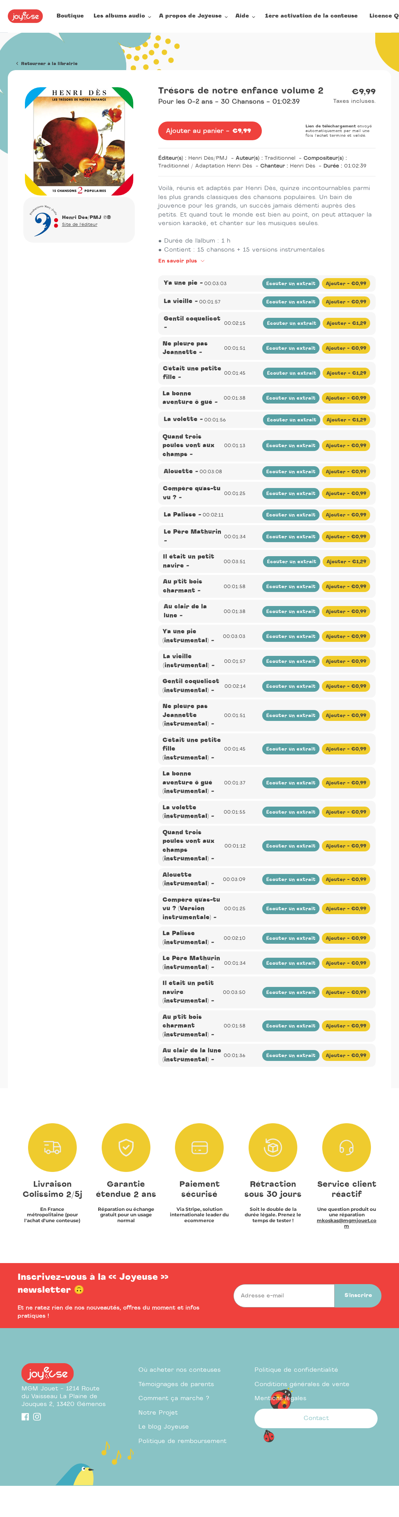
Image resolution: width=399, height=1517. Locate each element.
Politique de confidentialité (296, 1370)
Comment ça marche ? (173, 1398)
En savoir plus (178, 261)
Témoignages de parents (176, 1384)
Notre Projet (158, 1413)
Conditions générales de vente (302, 1384)
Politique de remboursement (182, 1441)
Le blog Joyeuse (163, 1427)
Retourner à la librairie (48, 64)
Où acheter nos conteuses (179, 1370)
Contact (316, 1418)
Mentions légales (280, 1398)
